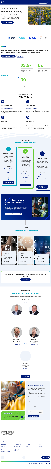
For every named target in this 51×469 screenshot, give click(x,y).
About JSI (40, 441)
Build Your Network (25, 185)
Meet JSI (40, 442)
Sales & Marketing (17, 441)
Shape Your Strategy (8, 182)
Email (35, 401)
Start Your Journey (6, 22)
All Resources (28, 441)
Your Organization (41, 396)
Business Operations (42, 179)
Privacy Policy (35, 463)
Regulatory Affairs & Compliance (17, 450)
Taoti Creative (10, 463)
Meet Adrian (33, 320)
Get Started (42, 2)
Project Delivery (25, 174)
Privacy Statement (40, 406)
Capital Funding (4, 442)
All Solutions (20, 56)
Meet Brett (16, 344)
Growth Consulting (42, 175)
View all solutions (25, 279)
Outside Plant (3, 444)
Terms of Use (29, 463)
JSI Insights (28, 444)
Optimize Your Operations (42, 186)
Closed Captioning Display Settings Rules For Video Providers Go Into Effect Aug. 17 (8, 258)
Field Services (3, 449)
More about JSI (3, 436)
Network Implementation (5, 451)
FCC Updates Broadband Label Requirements (41, 260)
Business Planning (8, 169)
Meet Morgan (33, 344)
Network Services (42, 177)
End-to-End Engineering (8, 171)
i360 (27, 446)
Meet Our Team (25, 376)
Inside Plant (3, 446)
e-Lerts (27, 442)
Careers (40, 446)
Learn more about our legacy (12, 214)
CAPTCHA (30, 409)
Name (29, 396)
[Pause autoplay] (46, 38)
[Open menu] (49, 2)
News (40, 444)
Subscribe (44, 457)
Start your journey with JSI (8, 56)
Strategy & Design (4, 441)
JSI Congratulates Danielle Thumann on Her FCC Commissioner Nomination (25, 258)
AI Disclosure (41, 463)
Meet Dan (25, 368)
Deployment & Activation (25, 176)
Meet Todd (16, 320)
